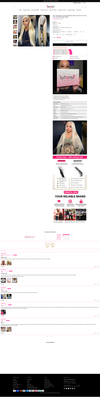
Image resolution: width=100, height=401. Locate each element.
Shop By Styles (53, 10)
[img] (3, 253)
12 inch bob (69, 31)
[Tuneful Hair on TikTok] (74, 388)
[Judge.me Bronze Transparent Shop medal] (53, 245)
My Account (29, 379)
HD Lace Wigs (46, 381)
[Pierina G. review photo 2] (9, 296)
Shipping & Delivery (16, 384)
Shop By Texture (62, 10)
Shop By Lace (26, 10)
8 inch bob (56, 31)
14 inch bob (75, 31)
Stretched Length (57, 29)
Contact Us (15, 381)
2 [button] (48, 336)
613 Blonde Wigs (47, 382)
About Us (14, 379)
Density (55, 21)
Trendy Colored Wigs (48, 384)
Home (20, 10)
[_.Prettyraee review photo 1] (3, 280)
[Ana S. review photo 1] (3, 329)
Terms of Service (16, 387)
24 (57, 34)
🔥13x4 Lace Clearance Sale (65, 27)
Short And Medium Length (49, 385)
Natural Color (46, 387)
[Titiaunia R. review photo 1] (3, 312)
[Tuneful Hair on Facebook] (66, 388)
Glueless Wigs (71, 10)
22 (54, 34)
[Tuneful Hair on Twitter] (70, 388)
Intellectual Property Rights (32, 387)
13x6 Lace (56, 27)
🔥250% (59, 23)
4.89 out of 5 (33, 236)
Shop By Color (44, 10)
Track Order (15, 382)
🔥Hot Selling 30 (69, 34)
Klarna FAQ (29, 384)
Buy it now (70, 44)
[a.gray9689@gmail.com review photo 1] (3, 262)
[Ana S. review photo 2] (9, 329)
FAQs (28, 382)
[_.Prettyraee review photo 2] (9, 280)
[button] (55, 18)
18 (80, 31)
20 (83, 31)
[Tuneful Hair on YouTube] (68, 388)
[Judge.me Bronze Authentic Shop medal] (47, 245)
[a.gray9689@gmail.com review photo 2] (9, 262)
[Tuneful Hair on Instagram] (64, 388)
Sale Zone (78, 10)
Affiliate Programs (30, 385)
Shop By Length (35, 10)
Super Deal (46, 379)
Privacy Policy (15, 385)
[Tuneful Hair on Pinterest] (72, 388)
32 (74, 34)
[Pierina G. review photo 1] (3, 296)
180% (55, 23)
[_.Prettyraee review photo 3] (14, 280)
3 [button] (50, 336)
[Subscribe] (78, 385)
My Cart (28, 381)
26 (60, 34)
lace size (55, 25)
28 (63, 34)
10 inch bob (62, 31)
